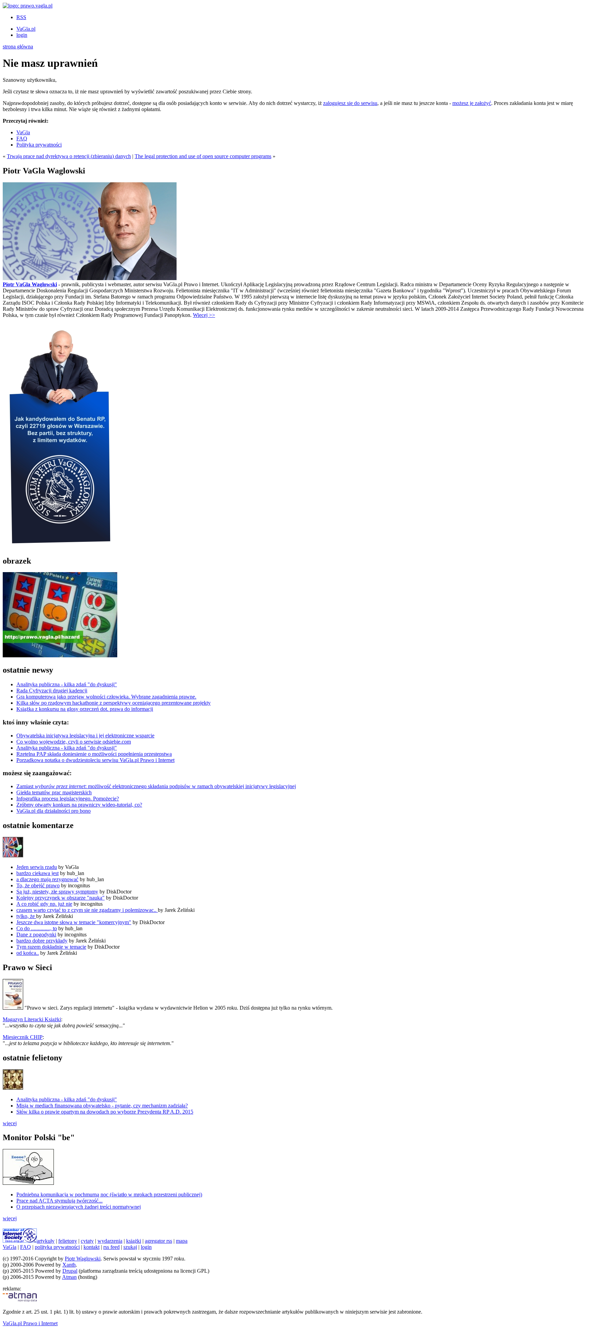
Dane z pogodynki (36, 934)
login (21, 35)
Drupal (69, 1271)
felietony (67, 1241)
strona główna (18, 46)
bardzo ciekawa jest (37, 873)
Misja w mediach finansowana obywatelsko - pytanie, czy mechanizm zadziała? (102, 1105)
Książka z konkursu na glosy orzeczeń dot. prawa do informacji (84, 709)
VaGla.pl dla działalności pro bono (53, 811)
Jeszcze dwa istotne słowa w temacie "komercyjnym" (73, 922)
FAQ (21, 138)
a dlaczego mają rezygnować (47, 879)
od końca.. (27, 953)
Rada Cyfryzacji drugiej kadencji (51, 690)
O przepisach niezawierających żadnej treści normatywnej (78, 1207)
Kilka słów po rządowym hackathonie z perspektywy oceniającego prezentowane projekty (113, 703)
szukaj (130, 1247)
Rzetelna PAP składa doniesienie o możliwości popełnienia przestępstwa (94, 754)
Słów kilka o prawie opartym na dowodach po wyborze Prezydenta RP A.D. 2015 (104, 1112)
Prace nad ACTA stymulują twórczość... (59, 1201)
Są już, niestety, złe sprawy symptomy (57, 891)
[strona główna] (27, 6)
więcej (10, 1123)
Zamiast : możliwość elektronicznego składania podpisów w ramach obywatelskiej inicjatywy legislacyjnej (156, 786)
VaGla (23, 132)
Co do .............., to (36, 928)
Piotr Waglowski (83, 1258)
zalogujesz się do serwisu (350, 103)
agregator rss (158, 1241)
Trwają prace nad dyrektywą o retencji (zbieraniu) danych (69, 156)
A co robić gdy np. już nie (44, 904)
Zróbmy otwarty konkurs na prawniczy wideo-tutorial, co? (79, 805)
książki (133, 1241)
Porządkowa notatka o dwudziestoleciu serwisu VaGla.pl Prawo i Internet (95, 760)
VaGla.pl (25, 29)
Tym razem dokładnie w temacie (51, 947)
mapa (181, 1241)
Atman (69, 1277)
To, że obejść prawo (38, 885)
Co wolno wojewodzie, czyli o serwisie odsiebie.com (73, 742)
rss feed (111, 1247)
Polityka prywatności (39, 145)
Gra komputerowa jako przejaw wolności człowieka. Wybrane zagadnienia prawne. (106, 697)
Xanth (69, 1265)
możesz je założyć (471, 103)
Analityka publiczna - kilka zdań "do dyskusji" (66, 684)
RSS (21, 17)
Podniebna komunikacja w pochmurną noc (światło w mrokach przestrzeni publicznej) (109, 1194)
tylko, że (26, 916)
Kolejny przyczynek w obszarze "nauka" (60, 898)
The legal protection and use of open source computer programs (203, 156)
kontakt (92, 1247)
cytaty (87, 1241)
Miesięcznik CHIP (23, 1037)
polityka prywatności (57, 1247)
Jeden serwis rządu (36, 867)
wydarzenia (109, 1241)
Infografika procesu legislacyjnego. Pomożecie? (67, 798)
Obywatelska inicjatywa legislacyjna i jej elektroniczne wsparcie (85, 735)
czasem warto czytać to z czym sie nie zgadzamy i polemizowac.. (87, 910)
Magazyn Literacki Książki (32, 1019)
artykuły (46, 1241)
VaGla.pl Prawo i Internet (30, 1323)
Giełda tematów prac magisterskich (54, 792)
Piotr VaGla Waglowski (30, 284)
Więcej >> (204, 315)
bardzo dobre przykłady (41, 941)
